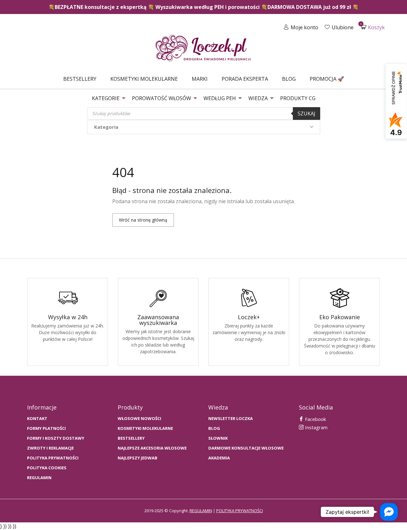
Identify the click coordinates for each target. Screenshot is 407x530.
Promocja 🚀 (327, 78)
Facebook (315, 419)
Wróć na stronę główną (143, 220)
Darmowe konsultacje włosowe (246, 448)
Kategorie (106, 98)
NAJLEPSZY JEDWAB (137, 458)
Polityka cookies (46, 468)
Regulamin (39, 478)
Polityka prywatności (53, 458)
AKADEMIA (219, 458)
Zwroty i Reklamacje (50, 448)
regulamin (201, 510)
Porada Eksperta (245, 78)
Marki (200, 78)
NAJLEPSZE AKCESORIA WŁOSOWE (152, 448)
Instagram (316, 427)
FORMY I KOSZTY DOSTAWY (55, 438)
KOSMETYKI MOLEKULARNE (145, 428)
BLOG (214, 428)
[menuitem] (79, 78)
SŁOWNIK (218, 438)
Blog (289, 78)
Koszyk (373, 27)
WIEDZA (258, 98)
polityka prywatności (239, 510)
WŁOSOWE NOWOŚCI (139, 418)
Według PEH (220, 98)
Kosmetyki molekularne (144, 78)
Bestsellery (79, 78)
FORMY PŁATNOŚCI (46, 428)
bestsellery (131, 438)
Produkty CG (297, 98)
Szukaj (306, 113)
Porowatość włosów (161, 98)
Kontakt (37, 418)
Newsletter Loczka (230, 418)
